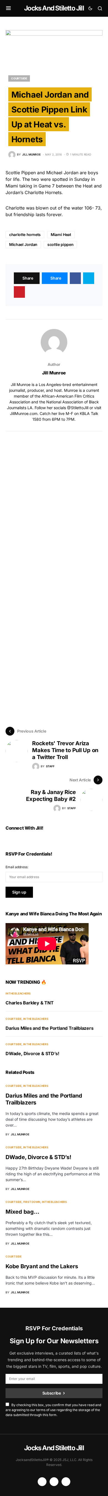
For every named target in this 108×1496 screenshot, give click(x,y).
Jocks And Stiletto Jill (54, 8)
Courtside (19, 78)
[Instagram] (54, 1481)
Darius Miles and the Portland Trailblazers (50, 1028)
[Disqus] (54, 500)
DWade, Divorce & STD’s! (32, 1053)
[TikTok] (65, 1481)
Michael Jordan (23, 244)
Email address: (17, 867)
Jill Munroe (54, 373)
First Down (31, 1201)
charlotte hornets (25, 234)
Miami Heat (61, 234)
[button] (8, 8)
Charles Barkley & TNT (30, 1003)
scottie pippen (60, 244)
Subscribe (51, 1393)
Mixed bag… (22, 1211)
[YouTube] (42, 1481)
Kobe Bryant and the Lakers (42, 1266)
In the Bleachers (18, 993)
